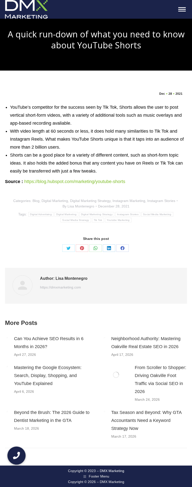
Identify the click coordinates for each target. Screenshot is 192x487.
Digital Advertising (41, 214)
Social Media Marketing (157, 214)
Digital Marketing (55, 201)
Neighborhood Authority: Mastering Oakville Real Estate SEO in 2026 (145, 342)
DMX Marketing (112, 471)
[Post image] (7, 338)
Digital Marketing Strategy (90, 201)
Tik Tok (98, 220)
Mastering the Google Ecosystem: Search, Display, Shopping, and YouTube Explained (48, 375)
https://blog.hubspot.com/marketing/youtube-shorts (74, 181)
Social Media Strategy (75, 220)
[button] (17, 456)
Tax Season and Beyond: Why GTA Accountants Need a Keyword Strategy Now (146, 420)
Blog (36, 201)
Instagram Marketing (128, 201)
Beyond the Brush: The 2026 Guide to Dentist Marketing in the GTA (52, 416)
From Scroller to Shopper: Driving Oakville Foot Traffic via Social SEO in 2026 (160, 379)
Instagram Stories (161, 201)
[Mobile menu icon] (182, 9)
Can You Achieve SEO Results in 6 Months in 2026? (49, 342)
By (78, 206)
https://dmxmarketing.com (60, 287)
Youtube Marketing (118, 220)
